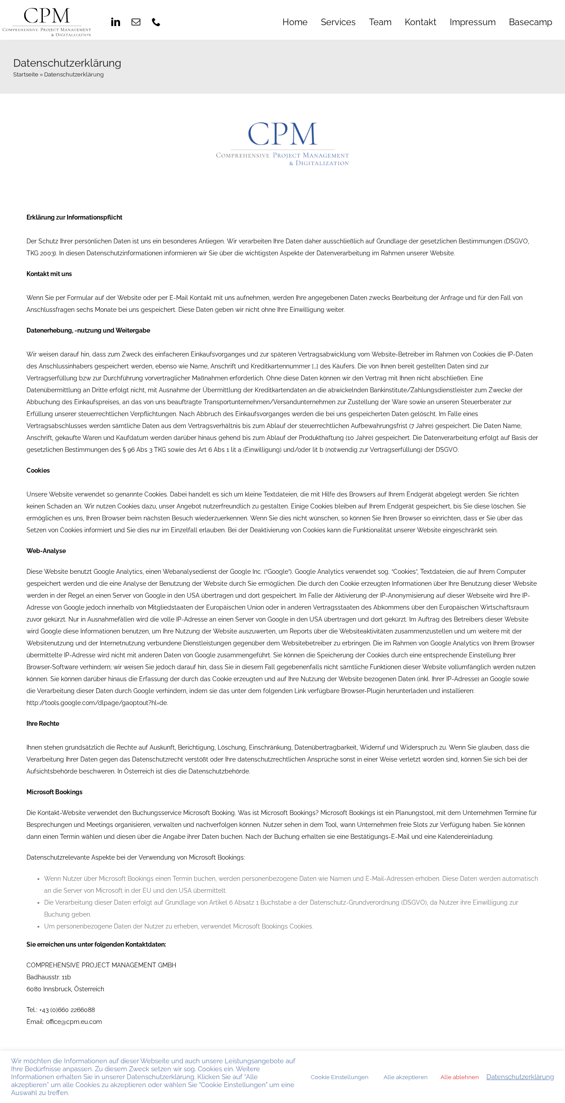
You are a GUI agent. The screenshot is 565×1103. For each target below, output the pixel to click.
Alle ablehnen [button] (460, 1077)
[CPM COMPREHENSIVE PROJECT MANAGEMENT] (47, 11)
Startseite (25, 74)
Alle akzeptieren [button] (406, 1077)
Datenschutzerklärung (520, 1076)
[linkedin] (116, 22)
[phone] (156, 22)
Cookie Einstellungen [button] (340, 1077)
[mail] (136, 22)
